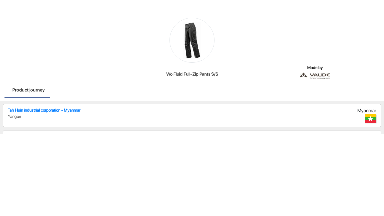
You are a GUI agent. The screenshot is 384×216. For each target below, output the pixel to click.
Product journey (28, 90)
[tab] (28, 90)
